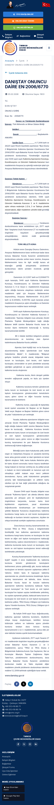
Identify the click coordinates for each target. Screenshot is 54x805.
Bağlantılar (25, 36)
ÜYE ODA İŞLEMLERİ (24, 14)
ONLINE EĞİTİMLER (24, 27)
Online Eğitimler (9, 774)
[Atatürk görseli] (16, 4)
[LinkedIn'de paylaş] (30, 684)
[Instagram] (30, 744)
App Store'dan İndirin (11, 788)
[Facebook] (18, 744)
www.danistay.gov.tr (14, 675)
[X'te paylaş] (23, 684)
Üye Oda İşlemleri (10, 771)
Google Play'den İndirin (12, 797)
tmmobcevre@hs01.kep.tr (16, 716)
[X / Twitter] (24, 744)
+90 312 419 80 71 (13, 706)
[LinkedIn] (36, 744)
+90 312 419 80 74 (13, 709)
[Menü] (49, 48)
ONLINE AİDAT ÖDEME (24, 21)
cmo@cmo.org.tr (12, 713)
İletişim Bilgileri (9, 36)
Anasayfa (9, 61)
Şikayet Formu (40, 36)
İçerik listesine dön (18, 73)
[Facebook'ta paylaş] (16, 684)
